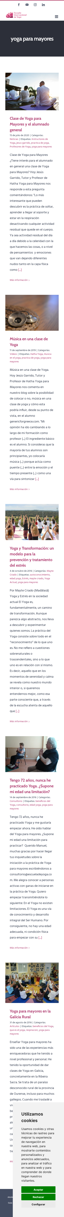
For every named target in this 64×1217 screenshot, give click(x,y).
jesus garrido (23, 143)
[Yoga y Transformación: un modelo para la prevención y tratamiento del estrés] (32, 522)
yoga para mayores (42, 147)
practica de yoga (40, 143)
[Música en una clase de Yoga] (32, 313)
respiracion (32, 1030)
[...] (20, 270)
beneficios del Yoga (43, 1026)
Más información (19, 280)
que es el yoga (17, 1030)
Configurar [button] (38, 1204)
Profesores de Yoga (20, 147)
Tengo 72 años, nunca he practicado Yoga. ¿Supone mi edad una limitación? (32, 786)
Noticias (14, 139)
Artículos (14, 1026)
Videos (13, 354)
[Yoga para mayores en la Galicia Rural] (32, 983)
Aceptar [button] (38, 1189)
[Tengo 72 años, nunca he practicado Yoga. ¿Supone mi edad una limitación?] (32, 754)
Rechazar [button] (38, 1197)
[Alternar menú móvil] (57, 16)
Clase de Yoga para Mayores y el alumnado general (29, 124)
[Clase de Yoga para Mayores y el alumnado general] (32, 91)
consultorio (22, 805)
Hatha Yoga (36, 354)
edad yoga (15, 579)
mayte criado (36, 579)
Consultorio (16, 801)
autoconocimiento (40, 575)
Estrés (25, 579)
